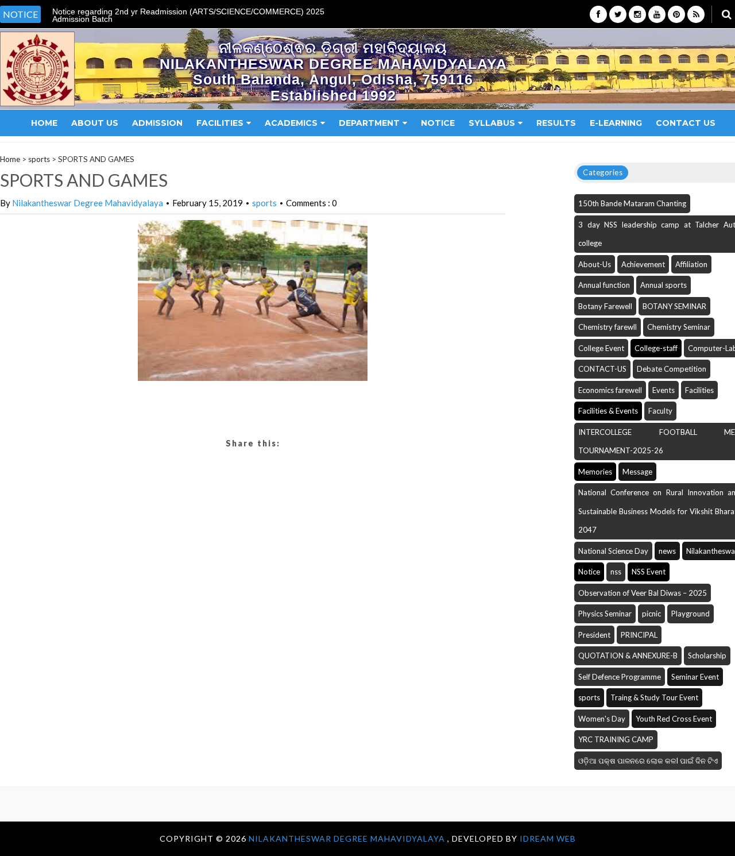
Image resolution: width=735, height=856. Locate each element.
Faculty (660, 410)
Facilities (219, 123)
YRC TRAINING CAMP (615, 739)
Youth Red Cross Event (674, 718)
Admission (157, 123)
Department (369, 123)
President (594, 634)
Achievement (643, 264)
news (667, 551)
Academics (291, 123)
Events (663, 390)
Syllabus (492, 123)
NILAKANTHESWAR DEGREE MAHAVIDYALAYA (348, 838)
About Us (94, 123)
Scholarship (707, 655)
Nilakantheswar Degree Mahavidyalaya (87, 203)
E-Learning (616, 123)
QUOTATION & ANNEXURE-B (628, 655)
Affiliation (691, 264)
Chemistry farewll (607, 326)
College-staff (656, 348)
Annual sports (663, 285)
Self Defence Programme (619, 676)
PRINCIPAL (639, 634)
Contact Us (685, 123)
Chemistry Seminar (678, 326)
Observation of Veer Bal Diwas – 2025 (642, 592)
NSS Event (649, 571)
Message (637, 471)
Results (556, 123)
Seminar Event (695, 676)
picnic (651, 613)
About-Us (594, 264)
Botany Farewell (605, 306)
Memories (595, 471)
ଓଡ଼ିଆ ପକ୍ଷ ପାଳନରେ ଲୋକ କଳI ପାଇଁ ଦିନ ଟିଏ (648, 760)
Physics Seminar (605, 613)
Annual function (604, 285)
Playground (690, 613)
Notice (438, 123)
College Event (601, 348)
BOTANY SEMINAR (674, 306)
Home (44, 123)
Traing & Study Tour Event (654, 697)
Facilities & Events (608, 410)
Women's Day (601, 718)
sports (39, 159)
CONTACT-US (602, 368)
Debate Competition (671, 368)
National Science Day (613, 551)
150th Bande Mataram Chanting (632, 203)
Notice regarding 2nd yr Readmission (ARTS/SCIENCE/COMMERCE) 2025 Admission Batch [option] (188, 15)
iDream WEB (548, 838)
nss (615, 571)
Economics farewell (610, 390)
